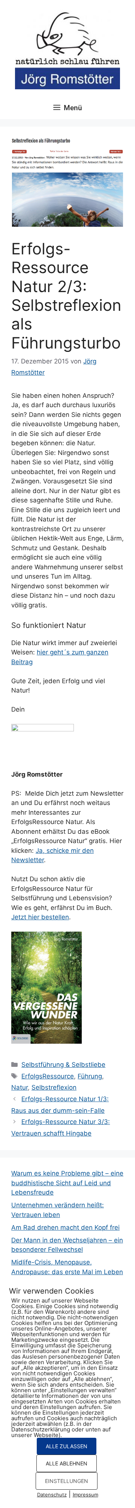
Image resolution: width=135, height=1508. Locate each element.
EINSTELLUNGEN (66, 1481)
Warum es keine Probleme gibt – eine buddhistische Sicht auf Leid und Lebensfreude (67, 1183)
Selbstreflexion (54, 1087)
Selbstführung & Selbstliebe (63, 1064)
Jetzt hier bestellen (40, 917)
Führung (90, 1076)
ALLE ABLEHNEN (66, 1463)
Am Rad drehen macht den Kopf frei (65, 1227)
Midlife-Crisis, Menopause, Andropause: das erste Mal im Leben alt (67, 1271)
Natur (19, 1087)
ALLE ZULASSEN (66, 1446)
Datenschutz (52, 1495)
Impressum (85, 1495)
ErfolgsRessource (47, 1076)
